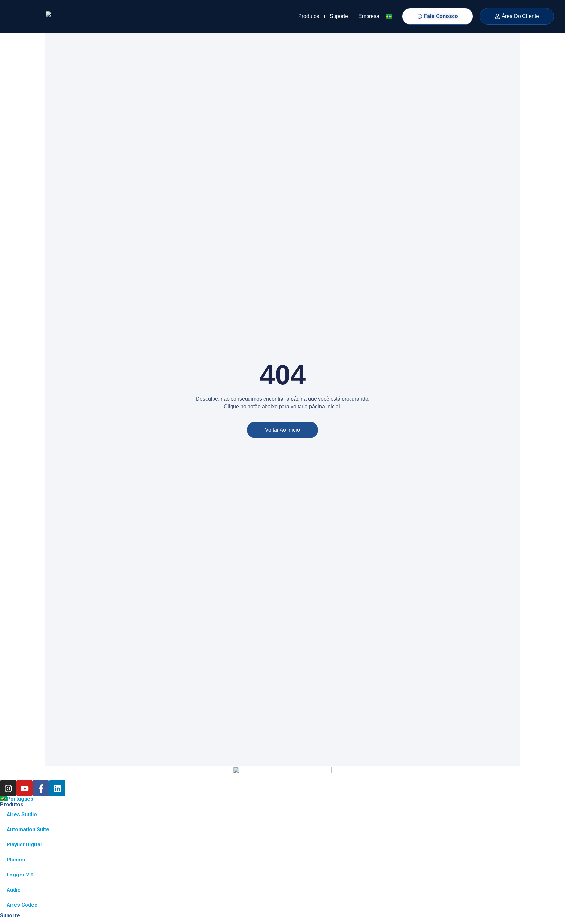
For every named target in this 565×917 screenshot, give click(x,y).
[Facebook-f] (41, 788)
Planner (16, 860)
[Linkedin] (57, 788)
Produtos (308, 16)
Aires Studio (22, 814)
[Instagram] (8, 788)
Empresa (368, 16)
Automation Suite (28, 830)
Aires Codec (22, 905)
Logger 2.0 (20, 875)
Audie (14, 890)
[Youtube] (24, 788)
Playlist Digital (24, 845)
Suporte (339, 16)
